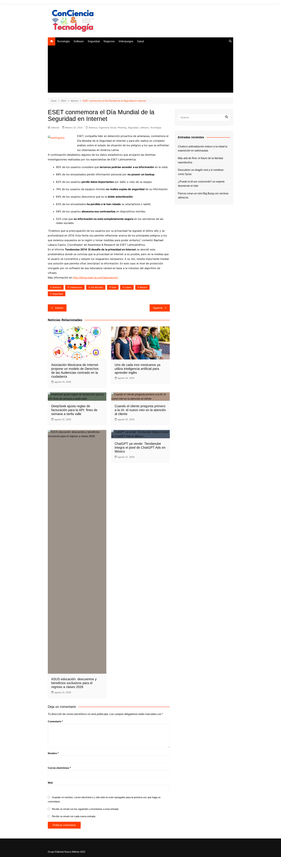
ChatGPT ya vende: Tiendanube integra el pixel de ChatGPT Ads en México (140, 447)
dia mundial (97, 287)
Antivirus (93, 127)
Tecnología (63, 41)
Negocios (109, 41)
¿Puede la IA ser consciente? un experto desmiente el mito (201, 183)
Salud (140, 41)
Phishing (122, 127)
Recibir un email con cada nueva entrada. (74, 816)
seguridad (57, 293)
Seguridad (94, 41)
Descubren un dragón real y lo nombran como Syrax (201, 172)
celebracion (76, 287)
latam (128, 287)
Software (79, 41)
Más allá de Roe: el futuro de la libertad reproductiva (200, 160)
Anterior (59, 307)
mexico (143, 287)
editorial (55, 127)
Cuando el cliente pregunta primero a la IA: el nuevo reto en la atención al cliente (140, 410)
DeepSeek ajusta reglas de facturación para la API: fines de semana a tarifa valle (74, 410)
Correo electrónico (59, 767)
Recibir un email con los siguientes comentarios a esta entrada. (85, 809)
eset (114, 287)
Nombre (53, 753)
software (144, 127)
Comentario (55, 721)
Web (50, 782)
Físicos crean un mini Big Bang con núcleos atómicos (203, 195)
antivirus (56, 287)
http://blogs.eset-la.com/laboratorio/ (95, 277)
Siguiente (158, 307)
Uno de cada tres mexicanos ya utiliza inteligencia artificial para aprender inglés (137, 368)
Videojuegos (126, 41)
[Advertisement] (140, 70)
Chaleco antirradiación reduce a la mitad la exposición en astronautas (202, 148)
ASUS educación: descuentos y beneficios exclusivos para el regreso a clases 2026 (74, 683)
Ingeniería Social (107, 127)
